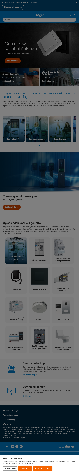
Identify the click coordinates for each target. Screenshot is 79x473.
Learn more (30, 463)
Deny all (25, 468)
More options (10, 468)
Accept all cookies (42, 468)
